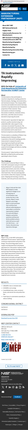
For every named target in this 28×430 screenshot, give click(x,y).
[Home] (6, 5)
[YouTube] (16, 387)
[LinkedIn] (9, 65)
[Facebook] (5, 65)
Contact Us (6, 55)
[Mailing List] (3, 392)
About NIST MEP (7, 25)
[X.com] (3, 387)
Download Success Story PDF (9, 318)
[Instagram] (12, 65)
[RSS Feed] (23, 387)
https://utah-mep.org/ (7, 339)
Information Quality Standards (9, 421)
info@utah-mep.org (6, 337)
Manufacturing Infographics (11, 42)
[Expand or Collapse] (25, 25)
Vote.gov (20, 424)
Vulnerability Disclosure (8, 411)
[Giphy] (20, 387)
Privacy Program (21, 405)
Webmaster (4, 384)
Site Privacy (5, 405)
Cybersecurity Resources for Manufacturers (11, 34)
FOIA (7, 415)
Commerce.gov (21, 421)
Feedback (17, 397)
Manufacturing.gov (8, 52)
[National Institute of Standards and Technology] (12, 373)
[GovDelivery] (22, 65)
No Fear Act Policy (19, 411)
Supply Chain (6, 30)
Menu (24, 9)
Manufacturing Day (8, 47)
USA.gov (15, 424)
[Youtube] (19, 65)
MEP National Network (9, 28)
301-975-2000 (4, 381)
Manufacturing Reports (10, 45)
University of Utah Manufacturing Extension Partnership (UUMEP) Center (13, 88)
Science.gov (8, 424)
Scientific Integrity (13, 418)
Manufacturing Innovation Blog (12, 50)
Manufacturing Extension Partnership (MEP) (11, 16)
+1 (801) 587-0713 (6, 335)
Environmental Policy (15, 415)
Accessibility (12, 405)
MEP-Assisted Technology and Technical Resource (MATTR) (12, 38)
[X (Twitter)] (15, 65)
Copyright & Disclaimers (13, 408)
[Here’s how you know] (14, 2)
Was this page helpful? (14, 366)
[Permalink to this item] (26, 90)
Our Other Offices (18, 384)
